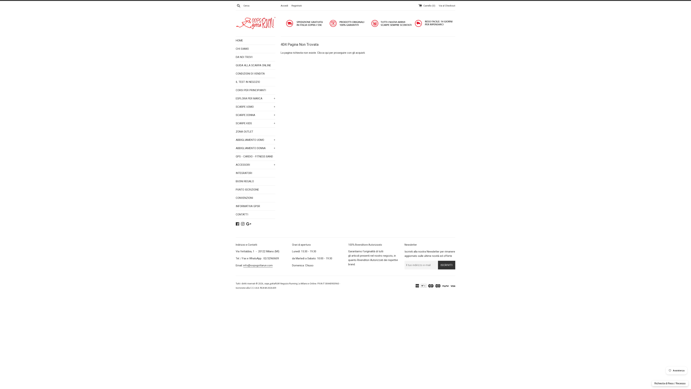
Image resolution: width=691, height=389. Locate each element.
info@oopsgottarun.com (258, 265)
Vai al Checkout (447, 5)
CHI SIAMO (242, 48)
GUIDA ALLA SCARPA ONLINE (253, 65)
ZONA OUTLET (244, 131)
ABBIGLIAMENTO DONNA (255, 148)
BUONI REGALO (245, 181)
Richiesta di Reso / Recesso (670, 383)
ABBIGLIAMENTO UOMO (255, 140)
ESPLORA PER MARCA (255, 98)
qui (327, 52)
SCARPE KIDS (255, 123)
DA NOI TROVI (244, 57)
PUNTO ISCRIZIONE (247, 189)
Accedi (284, 5)
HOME (239, 40)
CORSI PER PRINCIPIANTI (251, 90)
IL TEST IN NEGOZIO (248, 82)
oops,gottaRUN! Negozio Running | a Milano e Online (290, 283)
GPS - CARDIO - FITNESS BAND (254, 156)
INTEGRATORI (244, 173)
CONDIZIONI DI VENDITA (250, 73)
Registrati (297, 5)
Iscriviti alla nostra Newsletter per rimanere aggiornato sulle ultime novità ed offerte (430, 254)
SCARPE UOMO (255, 106)
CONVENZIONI (244, 198)
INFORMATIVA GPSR (248, 206)
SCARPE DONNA (255, 115)
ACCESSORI (255, 164)
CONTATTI (242, 214)
